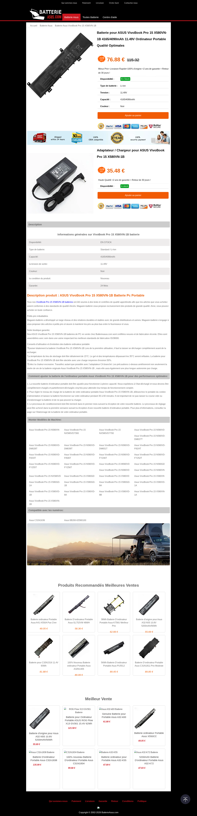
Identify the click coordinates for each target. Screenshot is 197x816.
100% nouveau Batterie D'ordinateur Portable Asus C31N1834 (79, 760)
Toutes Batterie (91, 17)
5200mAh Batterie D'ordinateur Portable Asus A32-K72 (149, 760)
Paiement (86, 3)
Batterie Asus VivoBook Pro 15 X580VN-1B (75, 26)
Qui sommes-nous (69, 3)
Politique (141, 801)
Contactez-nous (130, 3)
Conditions (127, 801)
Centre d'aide (110, 17)
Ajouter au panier (133, 115)
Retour (114, 801)
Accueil (33, 26)
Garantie (103, 801)
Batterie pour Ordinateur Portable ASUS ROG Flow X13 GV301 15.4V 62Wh (79, 720)
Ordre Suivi (114, 3)
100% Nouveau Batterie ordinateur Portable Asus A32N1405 (79, 665)
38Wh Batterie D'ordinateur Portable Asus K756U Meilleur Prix (114, 622)
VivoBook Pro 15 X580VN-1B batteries (55, 302)
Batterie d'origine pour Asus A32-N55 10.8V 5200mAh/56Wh (149, 622)
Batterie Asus (71, 17)
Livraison (100, 3)
